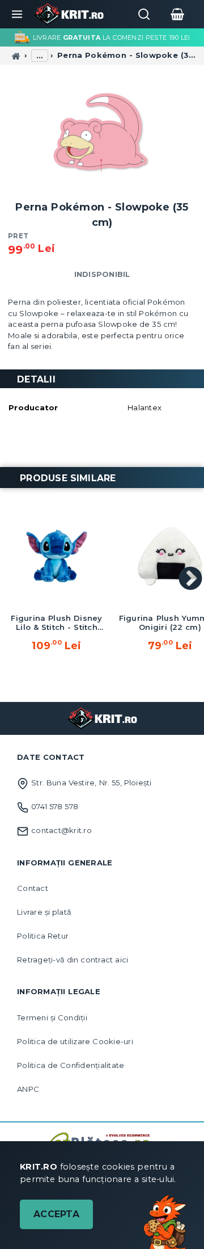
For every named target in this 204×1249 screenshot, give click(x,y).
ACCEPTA (56, 1214)
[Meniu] (17, 14)
